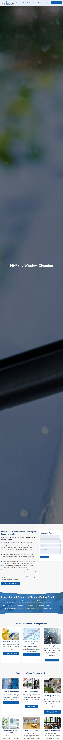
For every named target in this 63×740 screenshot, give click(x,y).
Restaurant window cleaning (52, 730)
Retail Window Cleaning (31, 691)
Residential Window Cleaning (11, 641)
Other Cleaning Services (52, 646)
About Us (22, 3)
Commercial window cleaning (11, 691)
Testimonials (41, 3)
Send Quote (44, 557)
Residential (28, 3)
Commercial (34, 3)
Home (17, 3)
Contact (47, 3)
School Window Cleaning (31, 730)
